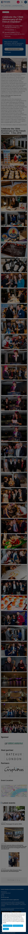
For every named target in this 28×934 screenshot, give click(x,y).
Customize (6, 929)
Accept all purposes (8, 925)
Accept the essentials (18, 925)
